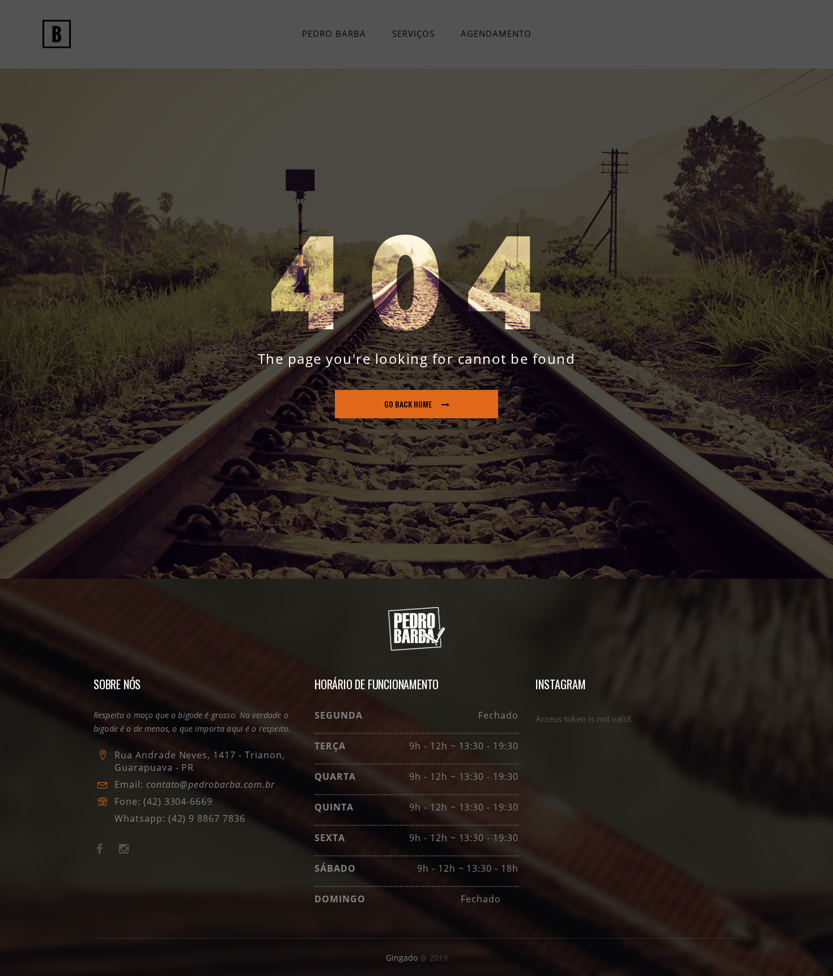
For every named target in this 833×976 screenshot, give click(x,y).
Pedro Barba (334, 33)
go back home (408, 404)
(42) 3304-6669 (177, 801)
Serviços (413, 33)
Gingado (403, 957)
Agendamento (496, 33)
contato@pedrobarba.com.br (210, 784)
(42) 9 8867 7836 (205, 818)
